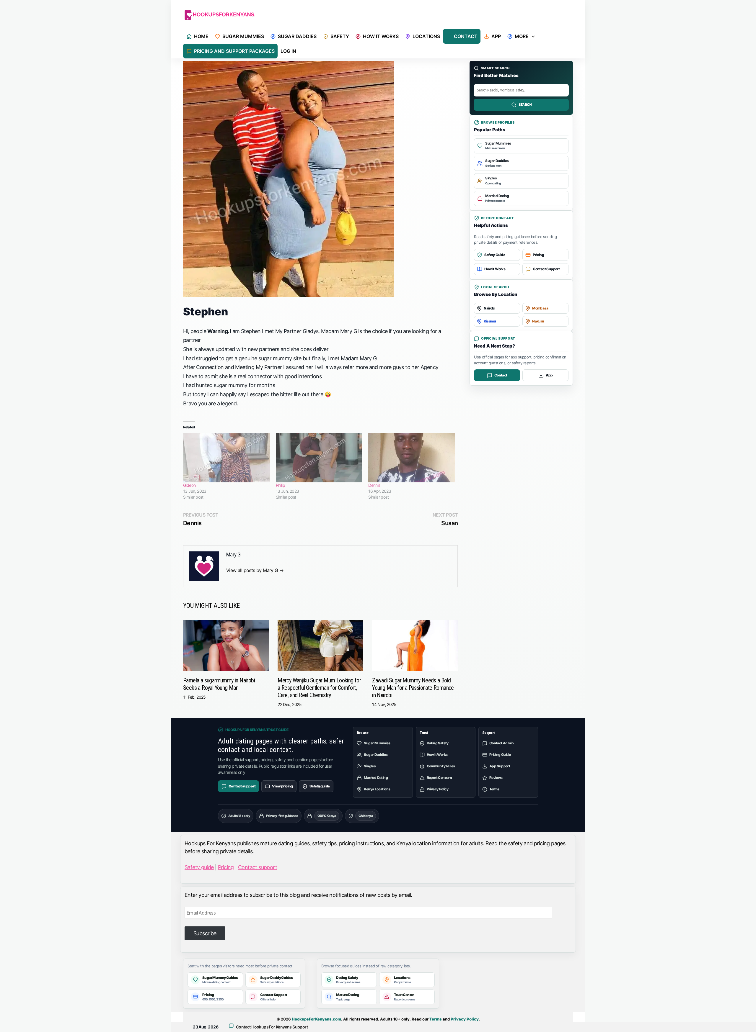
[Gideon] (226, 457)
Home (201, 36)
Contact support (257, 867)
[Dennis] (411, 457)
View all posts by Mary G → (255, 570)
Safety (339, 36)
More (522, 36)
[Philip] (319, 457)
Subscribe (204, 933)
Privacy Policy (465, 1019)
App (496, 36)
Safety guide (199, 867)
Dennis (374, 485)
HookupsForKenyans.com (316, 1019)
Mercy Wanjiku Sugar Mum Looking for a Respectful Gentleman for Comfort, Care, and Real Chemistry (319, 688)
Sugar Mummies (243, 36)
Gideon (189, 485)
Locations (426, 36)
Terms (435, 1019)
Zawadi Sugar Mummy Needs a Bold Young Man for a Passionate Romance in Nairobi (413, 688)
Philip (280, 485)
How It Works (381, 36)
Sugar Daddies (297, 36)
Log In (288, 51)
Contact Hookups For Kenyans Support (272, 1026)
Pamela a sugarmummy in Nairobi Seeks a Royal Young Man (219, 684)
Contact (466, 36)
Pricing (226, 867)
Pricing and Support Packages (234, 51)
